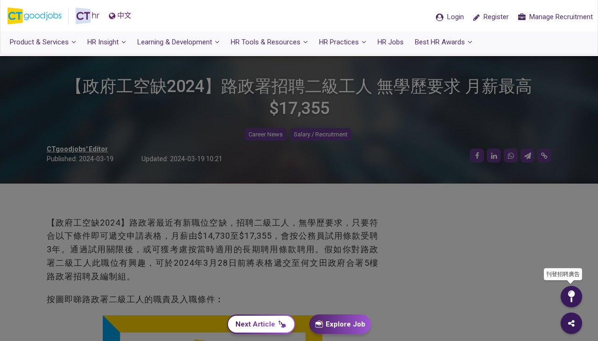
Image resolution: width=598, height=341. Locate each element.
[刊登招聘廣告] (571, 296)
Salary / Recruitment (321, 134)
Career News (266, 134)
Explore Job (345, 324)
